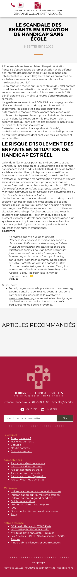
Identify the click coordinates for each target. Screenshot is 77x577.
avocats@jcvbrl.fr (62, 402)
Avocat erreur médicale (25, 473)
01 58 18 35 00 (40, 402)
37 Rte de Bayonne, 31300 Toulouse (32, 532)
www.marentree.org (21, 298)
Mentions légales (13, 568)
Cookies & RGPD (65, 568)
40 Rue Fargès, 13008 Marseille (30, 529)
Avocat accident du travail (27, 469)
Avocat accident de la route (28, 463)
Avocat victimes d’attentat (27, 479)
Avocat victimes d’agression (28, 476)
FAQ (13, 507)
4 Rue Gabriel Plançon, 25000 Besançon (36, 542)
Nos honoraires (20, 448)
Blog (14, 514)
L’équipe (16, 444)
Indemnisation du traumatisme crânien (35, 494)
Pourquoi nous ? (21, 438)
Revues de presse (21, 451)
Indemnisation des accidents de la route (36, 491)
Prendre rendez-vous (17, 402)
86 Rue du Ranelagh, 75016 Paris (31, 526)
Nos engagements (22, 441)
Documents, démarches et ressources (34, 511)
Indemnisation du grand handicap (32, 498)
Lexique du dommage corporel (30, 504)
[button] (72, 5)
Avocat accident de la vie (26, 466)
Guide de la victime (23, 501)
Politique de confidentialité (40, 568)
